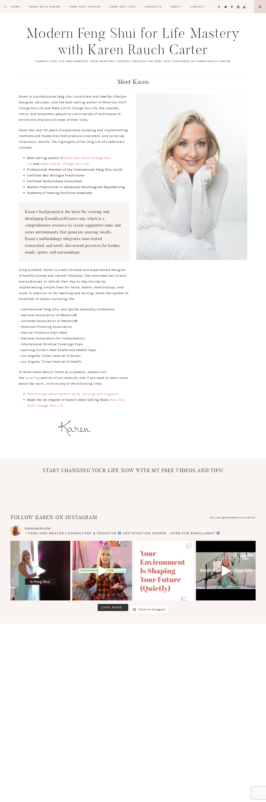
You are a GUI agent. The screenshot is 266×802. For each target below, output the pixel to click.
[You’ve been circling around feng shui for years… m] (226, 571)
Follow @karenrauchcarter (233, 517)
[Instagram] (239, 2)
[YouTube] (245, 2)
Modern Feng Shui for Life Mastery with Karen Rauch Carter (133, 41)
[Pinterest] (232, 2)
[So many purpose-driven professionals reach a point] (164, 571)
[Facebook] (220, 2)
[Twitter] (226, 2)
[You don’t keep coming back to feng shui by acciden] (40, 571)
